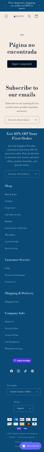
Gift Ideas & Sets (13, 214)
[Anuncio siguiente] (39, 5)
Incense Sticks (12, 241)
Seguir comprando (22, 64)
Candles (8, 201)
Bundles (8, 221)
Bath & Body (11, 194)
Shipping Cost (11, 301)
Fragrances (10, 207)
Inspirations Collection (16, 228)
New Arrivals (11, 248)
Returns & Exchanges (15, 275)
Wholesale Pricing (13, 348)
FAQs (7, 268)
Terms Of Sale (11, 335)
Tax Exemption (12, 341)
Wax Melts (10, 234)
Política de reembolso (26, 437)
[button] (6, 16)
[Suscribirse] (35, 120)
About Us (9, 321)
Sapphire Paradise (20, 433)
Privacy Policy (11, 328)
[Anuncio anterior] (5, 5)
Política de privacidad (23, 442)
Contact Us (10, 281)
